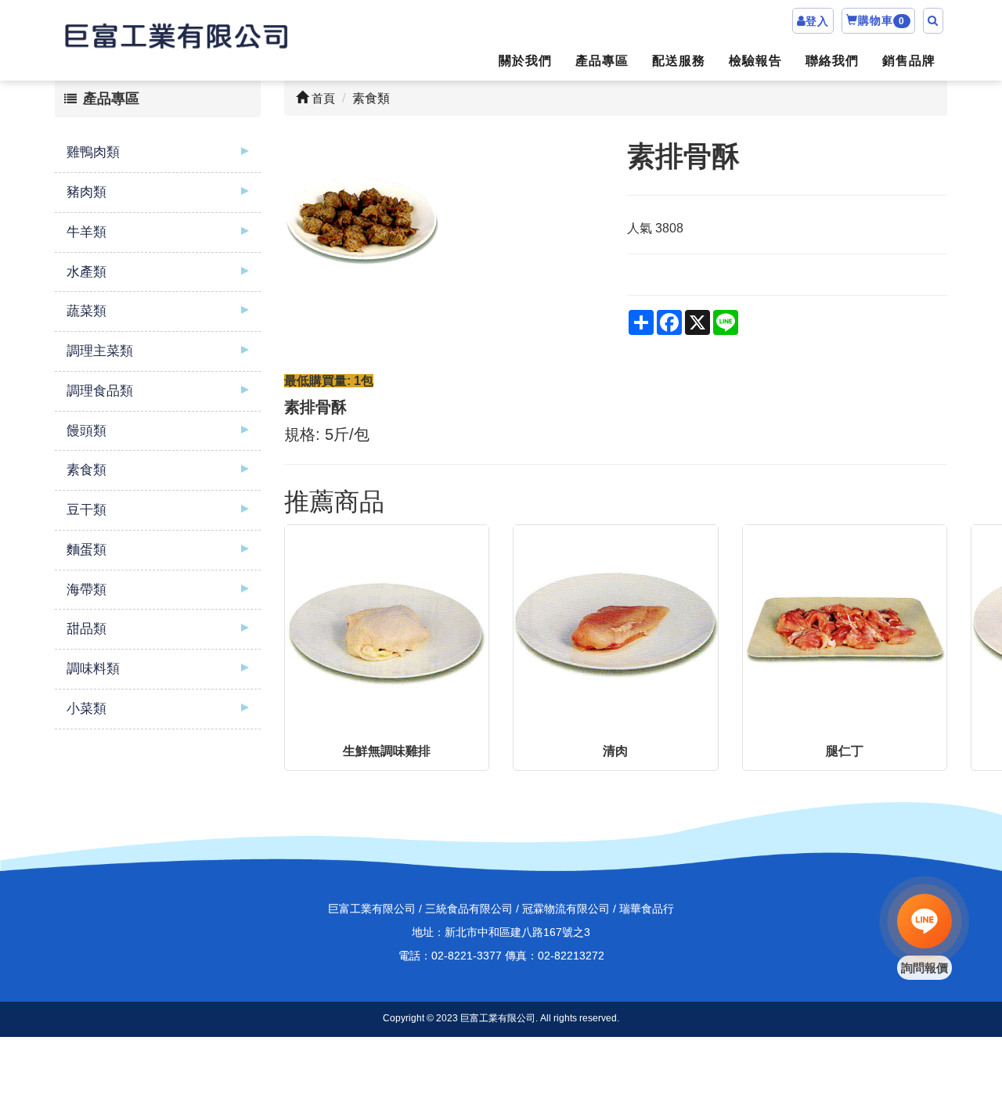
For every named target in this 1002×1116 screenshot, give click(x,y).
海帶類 (86, 589)
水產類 (86, 272)
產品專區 (602, 60)
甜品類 (86, 628)
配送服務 (678, 60)
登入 (817, 21)
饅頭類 (86, 430)
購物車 (881, 20)
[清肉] (616, 627)
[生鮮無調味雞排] (387, 627)
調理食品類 (100, 390)
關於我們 (525, 60)
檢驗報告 (755, 60)
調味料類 (93, 668)
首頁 (321, 98)
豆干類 (86, 509)
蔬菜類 (86, 311)
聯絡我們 (832, 60)
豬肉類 (86, 192)
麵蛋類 (86, 549)
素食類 (86, 470)
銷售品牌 (908, 60)
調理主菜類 (100, 351)
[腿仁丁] (845, 627)
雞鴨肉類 (93, 152)
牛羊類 (86, 232)
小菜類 (86, 708)
